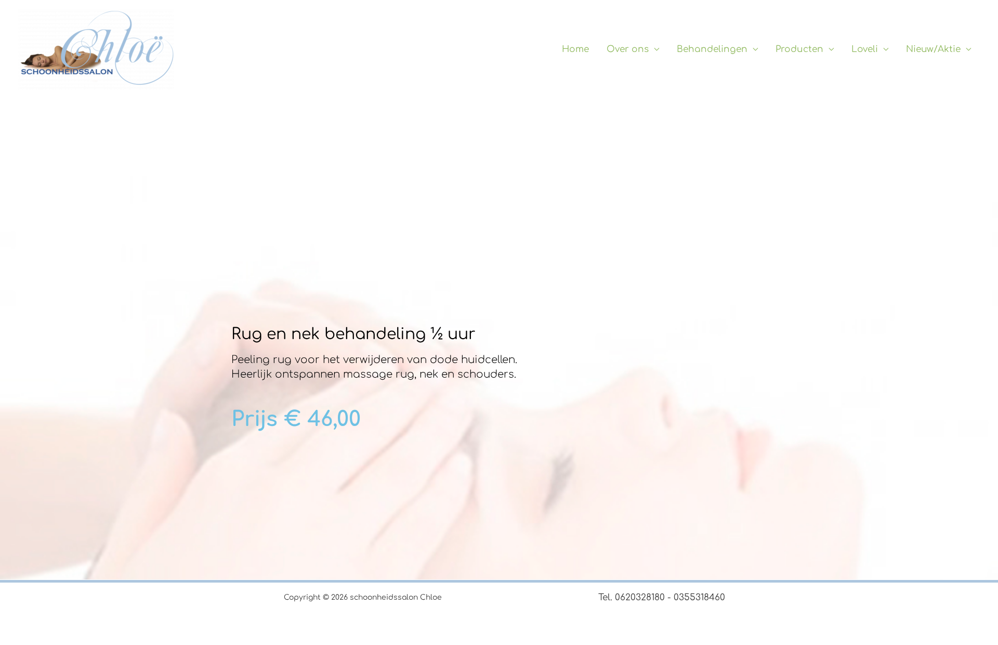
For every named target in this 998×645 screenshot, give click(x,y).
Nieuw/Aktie (933, 49)
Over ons (628, 49)
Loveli (864, 49)
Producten (799, 49)
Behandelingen (712, 49)
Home (575, 49)
